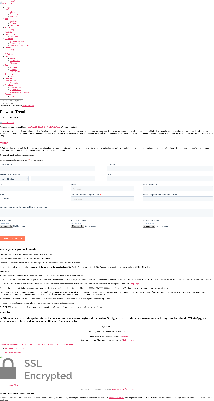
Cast (6, 10)
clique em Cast (28, 106)
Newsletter (14, 36)
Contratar (8, 32)
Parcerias (13, 23)
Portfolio (13, 21)
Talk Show (9, 27)
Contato (8, 48)
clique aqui (135, 284)
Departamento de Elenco (19, 45)
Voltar (4, 142)
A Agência (9, 7)
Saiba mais (124, 336)
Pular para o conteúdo (8, 1)
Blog (12, 30)
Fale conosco (128, 340)
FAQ (12, 50)
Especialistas (15, 14)
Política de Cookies (116, 398)
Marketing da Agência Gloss (123, 389)
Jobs (6, 19)
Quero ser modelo (17, 41)
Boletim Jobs (15, 25)
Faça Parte (9, 39)
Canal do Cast (10, 34)
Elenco (12, 12)
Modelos (13, 16)
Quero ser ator (15, 43)
